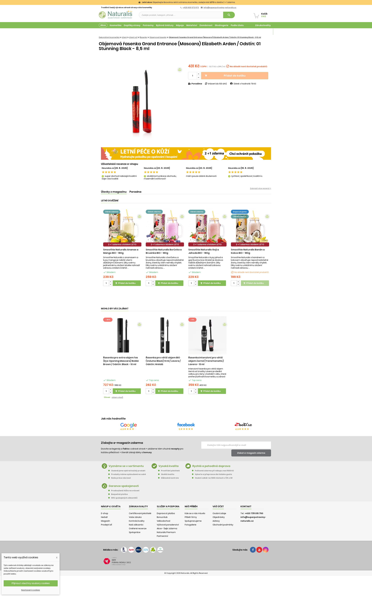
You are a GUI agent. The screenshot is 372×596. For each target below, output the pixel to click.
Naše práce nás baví (121, 478)
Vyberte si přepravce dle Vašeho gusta (213, 474)
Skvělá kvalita (167, 474)
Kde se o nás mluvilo (195, 513)
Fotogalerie (190, 524)
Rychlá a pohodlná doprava (211, 466)
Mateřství (191, 25)
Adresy (216, 520)
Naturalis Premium (166, 532)
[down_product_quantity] (110, 284)
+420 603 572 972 (191, 7)
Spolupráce (134, 532)
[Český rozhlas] (124, 550)
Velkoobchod (163, 520)
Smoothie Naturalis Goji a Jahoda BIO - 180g (203, 251)
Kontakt (245, 506)
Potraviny (148, 25)
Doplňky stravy (132, 25)
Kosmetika (115, 25)
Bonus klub (162, 517)
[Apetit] (131, 550)
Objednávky (219, 517)
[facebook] (253, 550)
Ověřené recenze (137, 528)
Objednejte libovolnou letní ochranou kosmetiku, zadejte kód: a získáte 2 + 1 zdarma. (188, 2)
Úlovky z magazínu (114, 192)
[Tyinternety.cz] (160, 550)
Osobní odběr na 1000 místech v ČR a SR (214, 478)
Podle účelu (237, 25)
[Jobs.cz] (138, 550)
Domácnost (206, 25)
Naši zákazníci (136, 524)
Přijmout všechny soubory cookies (31, 583)
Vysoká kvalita (169, 466)
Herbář (104, 517)
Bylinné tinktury (165, 25)
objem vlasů (117, 397)
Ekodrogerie (221, 25)
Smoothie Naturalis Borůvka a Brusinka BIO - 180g (164, 251)
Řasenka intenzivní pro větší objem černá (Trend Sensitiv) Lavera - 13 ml (206, 361)
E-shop (104, 513)
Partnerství (162, 536)
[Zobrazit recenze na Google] (128, 425)
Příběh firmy (191, 517)
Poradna (135, 192)
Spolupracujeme (193, 520)
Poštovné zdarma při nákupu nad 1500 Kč (214, 470)
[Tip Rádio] (153, 550)
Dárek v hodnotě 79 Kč (245, 83)
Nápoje (180, 25)
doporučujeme (240, 212)
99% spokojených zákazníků (124, 498)
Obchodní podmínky (223, 524)
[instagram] (266, 550)
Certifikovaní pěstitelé (140, 513)
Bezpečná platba (119, 494)
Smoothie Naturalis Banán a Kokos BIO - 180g (248, 251)
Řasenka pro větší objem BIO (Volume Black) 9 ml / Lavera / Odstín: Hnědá (163, 361)
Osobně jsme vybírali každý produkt (128, 470)
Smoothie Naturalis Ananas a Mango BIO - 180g (120, 251)
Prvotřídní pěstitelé (170, 470)
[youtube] (259, 550)
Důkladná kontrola (170, 478)
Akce (103, 25)
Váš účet (218, 506)
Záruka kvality (263, 25)
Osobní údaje (219, 513)
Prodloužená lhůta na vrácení (125, 490)
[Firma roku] (186, 561)
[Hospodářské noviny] (146, 550)
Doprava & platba (166, 513)
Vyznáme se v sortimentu (126, 466)
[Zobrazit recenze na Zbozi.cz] (243, 425)
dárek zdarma (111, 212)
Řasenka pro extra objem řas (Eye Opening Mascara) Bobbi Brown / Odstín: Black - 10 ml (121, 361)
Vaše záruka (135, 517)
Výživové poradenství (168, 524)
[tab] (114, 192)
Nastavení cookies (30, 590)
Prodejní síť (106, 524)
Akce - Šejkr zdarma (167, 528)
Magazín (266, 31)
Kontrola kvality (136, 520)
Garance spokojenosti (124, 486)
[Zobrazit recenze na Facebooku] (186, 425)
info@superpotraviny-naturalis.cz (220, 7)
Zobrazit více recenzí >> (260, 188)
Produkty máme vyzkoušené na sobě (128, 474)
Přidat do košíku (225, 75)
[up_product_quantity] (110, 281)
